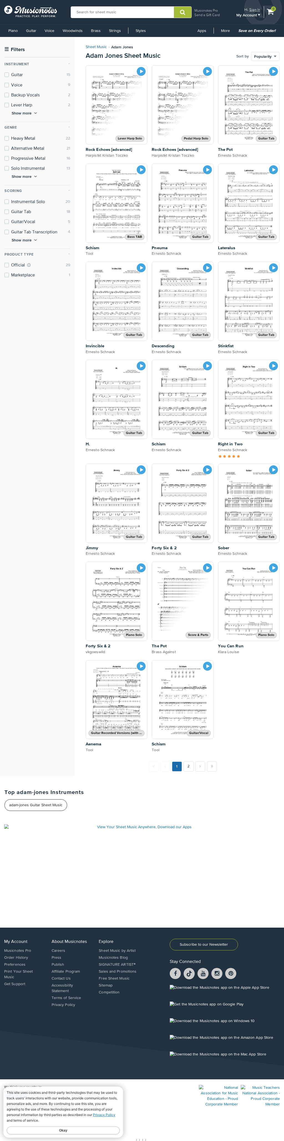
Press (57, 958)
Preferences (15, 965)
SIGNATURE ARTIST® (117, 965)
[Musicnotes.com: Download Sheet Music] (30, 11)
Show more (22, 113)
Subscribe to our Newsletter (204, 945)
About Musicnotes (69, 942)
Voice (49, 31)
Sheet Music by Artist (117, 951)
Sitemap (106, 985)
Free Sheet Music (114, 978)
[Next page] (200, 767)
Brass (96, 31)
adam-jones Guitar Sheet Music (35, 805)
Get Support (14, 984)
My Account (247, 15)
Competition (109, 992)
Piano (13, 31)
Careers (58, 951)
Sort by (242, 56)
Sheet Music (96, 47)
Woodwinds (73, 31)
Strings (115, 31)
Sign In (254, 10)
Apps (201, 31)
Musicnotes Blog (113, 958)
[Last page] (212, 767)
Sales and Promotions (117, 971)
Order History (16, 958)
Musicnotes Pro (206, 10)
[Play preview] (141, 71)
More (227, 33)
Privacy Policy (63, 1005)
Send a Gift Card (207, 15)
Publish (58, 965)
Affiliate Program (66, 971)
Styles (141, 31)
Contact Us (61, 978)
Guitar (31, 31)
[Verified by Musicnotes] (29, 265)
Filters (14, 49)
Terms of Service (66, 998)
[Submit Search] (182, 12)
